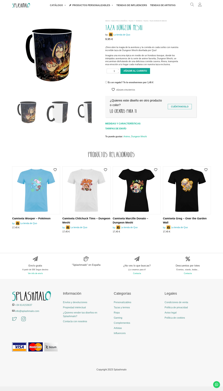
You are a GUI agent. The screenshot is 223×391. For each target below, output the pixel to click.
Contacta (137, 273)
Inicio (107, 21)
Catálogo (56, 5)
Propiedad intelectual (74, 307)
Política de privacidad (176, 307)
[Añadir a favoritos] (55, 170)
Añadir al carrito (135, 71)
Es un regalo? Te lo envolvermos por (130, 82)
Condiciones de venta (176, 302)
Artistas (118, 328)
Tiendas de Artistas (163, 5)
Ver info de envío (35, 273)
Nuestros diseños (119, 21)
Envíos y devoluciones (75, 302)
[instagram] (23, 319)
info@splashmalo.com (27, 311)
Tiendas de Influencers (131, 5)
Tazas (145, 21)
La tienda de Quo (121, 34)
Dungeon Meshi (139, 136)
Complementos (122, 323)
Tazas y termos (135, 21)
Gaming (118, 317)
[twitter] (14, 319)
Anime (126, 136)
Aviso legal (171, 312)
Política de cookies (175, 317)
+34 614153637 (23, 305)
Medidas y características (122, 123)
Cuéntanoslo (180, 106)
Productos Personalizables (91, 5)
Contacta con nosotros (75, 321)
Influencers (120, 333)
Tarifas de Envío (115, 128)
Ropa (117, 312)
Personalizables (122, 302)
